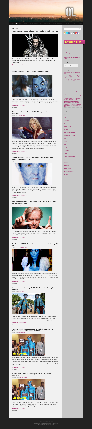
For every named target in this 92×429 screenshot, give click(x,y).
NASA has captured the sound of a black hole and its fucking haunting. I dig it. (72, 99)
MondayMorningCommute (15, 23)
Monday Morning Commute (69, 135)
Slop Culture (66, 154)
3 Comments (14, 283)
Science (65, 153)
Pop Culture (66, 148)
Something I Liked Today (69, 158)
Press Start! (66, 150)
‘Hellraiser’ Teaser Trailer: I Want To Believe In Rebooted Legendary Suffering (72, 80)
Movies (74, 23)
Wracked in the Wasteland (69, 171)
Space (25, 23)
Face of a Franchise (68, 124)
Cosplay (65, 121)
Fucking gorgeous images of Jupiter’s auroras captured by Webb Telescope (71, 102)
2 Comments (14, 239)
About (80, 23)
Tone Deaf (66, 164)
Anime (65, 114)
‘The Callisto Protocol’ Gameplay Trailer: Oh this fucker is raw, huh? (72, 92)
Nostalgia (65, 139)
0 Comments (14, 197)
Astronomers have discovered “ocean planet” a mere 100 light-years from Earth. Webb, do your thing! (72, 83)
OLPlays (68, 23)
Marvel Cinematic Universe (69, 132)
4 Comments (14, 410)
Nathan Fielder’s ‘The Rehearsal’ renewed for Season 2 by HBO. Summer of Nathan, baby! (72, 105)
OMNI (65, 144)
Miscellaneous (67, 133)
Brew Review (66, 118)
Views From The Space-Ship (69, 167)
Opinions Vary (66, 145)
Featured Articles (67, 126)
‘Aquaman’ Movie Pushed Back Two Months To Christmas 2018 (35, 31)
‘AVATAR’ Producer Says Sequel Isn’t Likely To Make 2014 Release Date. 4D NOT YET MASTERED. (33, 330)
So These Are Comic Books (69, 156)
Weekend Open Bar (68, 168)
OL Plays (65, 141)
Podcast (65, 147)
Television (66, 162)
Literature (66, 130)
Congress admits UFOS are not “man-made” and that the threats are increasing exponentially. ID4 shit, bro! (72, 95)
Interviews (66, 129)
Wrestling (65, 173)
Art (64, 115)
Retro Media (66, 151)
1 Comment (14, 67)
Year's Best (66, 174)
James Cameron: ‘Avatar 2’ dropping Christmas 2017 (31, 71)
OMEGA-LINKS (67, 142)
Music (65, 138)
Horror (65, 127)
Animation (66, 112)
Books (65, 117)
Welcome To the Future (58, 23)
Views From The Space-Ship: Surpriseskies (72, 55)
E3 (64, 123)
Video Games (47, 23)
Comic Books (66, 120)
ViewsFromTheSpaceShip (35, 23)
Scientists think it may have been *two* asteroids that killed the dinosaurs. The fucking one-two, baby (71, 76)
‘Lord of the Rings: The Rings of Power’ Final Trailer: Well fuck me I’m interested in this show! (73, 88)
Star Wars (66, 161)
